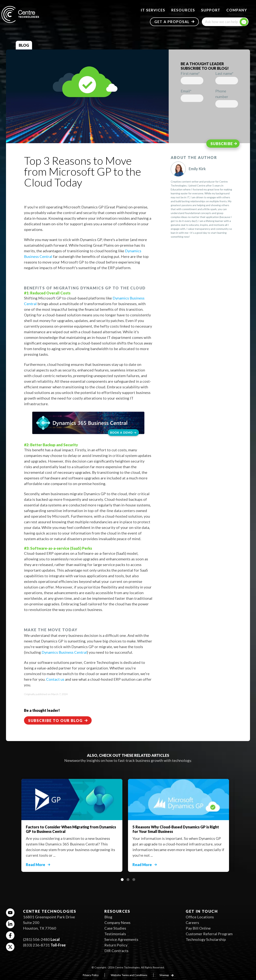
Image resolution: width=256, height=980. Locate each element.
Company (236, 10)
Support (210, 10)
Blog (24, 45)
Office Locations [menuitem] (200, 917)
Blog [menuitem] (108, 917)
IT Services (153, 10)
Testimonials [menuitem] (115, 933)
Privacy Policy (91, 975)
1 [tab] (122, 879)
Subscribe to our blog (55, 720)
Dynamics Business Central (64, 652)
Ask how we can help (221, 21)
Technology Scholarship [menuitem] (206, 939)
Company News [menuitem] (117, 922)
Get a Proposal (172, 21)
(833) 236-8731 (36, 945)
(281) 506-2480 (36, 939)
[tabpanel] (181, 823)
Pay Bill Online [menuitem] (198, 928)
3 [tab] (134, 879)
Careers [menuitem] (192, 922)
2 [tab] (128, 879)
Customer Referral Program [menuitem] (209, 933)
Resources (183, 10)
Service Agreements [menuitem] (121, 939)
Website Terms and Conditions (129, 975)
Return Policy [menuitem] (115, 945)
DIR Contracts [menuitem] (116, 950)
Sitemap (164, 975)
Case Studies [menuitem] (115, 928)
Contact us (55, 679)
